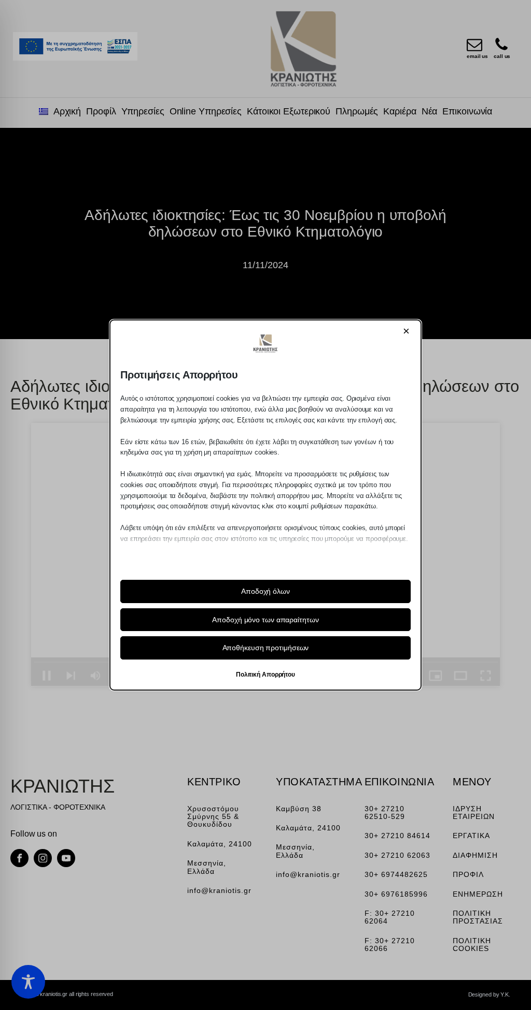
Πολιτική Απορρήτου (265, 674)
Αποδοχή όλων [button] (265, 591)
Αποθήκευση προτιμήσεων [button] (265, 647)
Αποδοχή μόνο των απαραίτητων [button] (265, 620)
